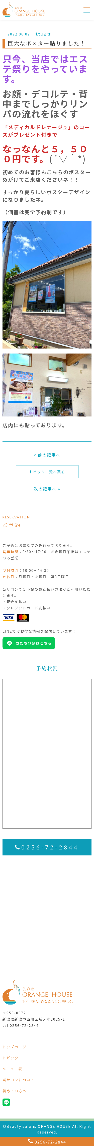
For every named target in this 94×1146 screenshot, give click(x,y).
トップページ (15, 1046)
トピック (11, 1057)
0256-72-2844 (50, 847)
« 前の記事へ (47, 455)
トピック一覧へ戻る (47, 471)
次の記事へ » (47, 489)
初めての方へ (15, 1090)
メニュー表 (13, 1068)
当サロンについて (19, 1079)
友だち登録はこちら (34, 643)
